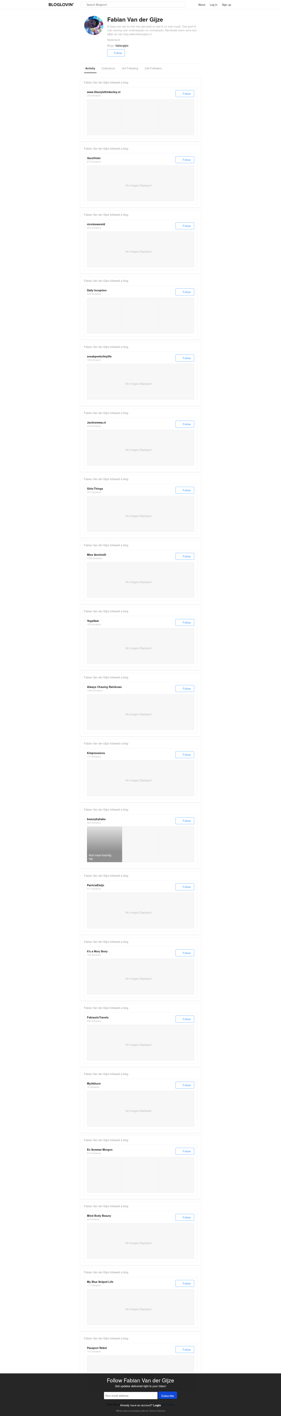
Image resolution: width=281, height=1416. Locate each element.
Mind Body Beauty (99, 1216)
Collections (108, 68)
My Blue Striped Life (100, 1282)
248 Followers (153, 68)
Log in (213, 4)
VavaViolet (94, 158)
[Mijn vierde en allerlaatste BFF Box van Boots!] (176, 844)
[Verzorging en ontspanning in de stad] (104, 315)
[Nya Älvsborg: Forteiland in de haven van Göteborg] (104, 1175)
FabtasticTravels (98, 1017)
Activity (90, 68)
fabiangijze (121, 45)
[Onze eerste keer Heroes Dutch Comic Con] (176, 117)
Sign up (226, 4)
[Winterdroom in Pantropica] (104, 117)
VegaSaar (93, 621)
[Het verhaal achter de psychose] (140, 117)
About (201, 4)
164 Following (129, 68)
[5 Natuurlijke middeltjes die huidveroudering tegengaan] (140, 844)
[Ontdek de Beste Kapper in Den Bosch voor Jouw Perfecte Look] (140, 315)
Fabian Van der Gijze (96, 82)
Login (157, 1405)
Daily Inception (97, 290)
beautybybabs (96, 819)
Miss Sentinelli (96, 555)
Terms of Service (157, 1410)
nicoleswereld (96, 224)
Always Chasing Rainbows (104, 687)
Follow (118, 53)
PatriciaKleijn (95, 885)
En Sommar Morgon (100, 1149)
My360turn (94, 1083)
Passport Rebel (97, 1348)
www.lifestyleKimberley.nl (103, 92)
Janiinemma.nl (96, 422)
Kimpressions (96, 753)
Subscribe (167, 1396)
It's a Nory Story (97, 951)
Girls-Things (95, 488)
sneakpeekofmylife (99, 356)
